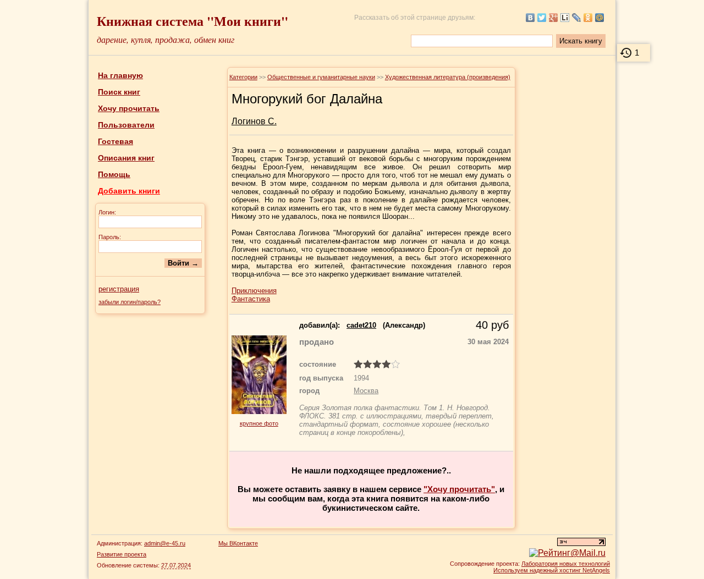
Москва (366, 391)
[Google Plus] (553, 17)
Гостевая (115, 141)
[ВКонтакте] (530, 17)
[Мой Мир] (600, 17)
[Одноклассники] (588, 17)
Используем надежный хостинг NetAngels (551, 570)
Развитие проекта (121, 554)
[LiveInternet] (565, 17)
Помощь (114, 174)
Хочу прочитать (129, 108)
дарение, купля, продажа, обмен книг (165, 39)
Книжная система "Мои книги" (192, 20)
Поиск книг (119, 91)
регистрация (118, 289)
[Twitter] (542, 17)
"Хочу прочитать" (459, 489)
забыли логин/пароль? (129, 302)
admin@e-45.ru (164, 543)
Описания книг (126, 157)
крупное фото (259, 423)
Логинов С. (254, 121)
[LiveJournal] (576, 17)
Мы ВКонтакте (238, 543)
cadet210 (361, 325)
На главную (120, 75)
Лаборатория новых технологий (565, 563)
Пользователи (126, 124)
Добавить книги (129, 190)
